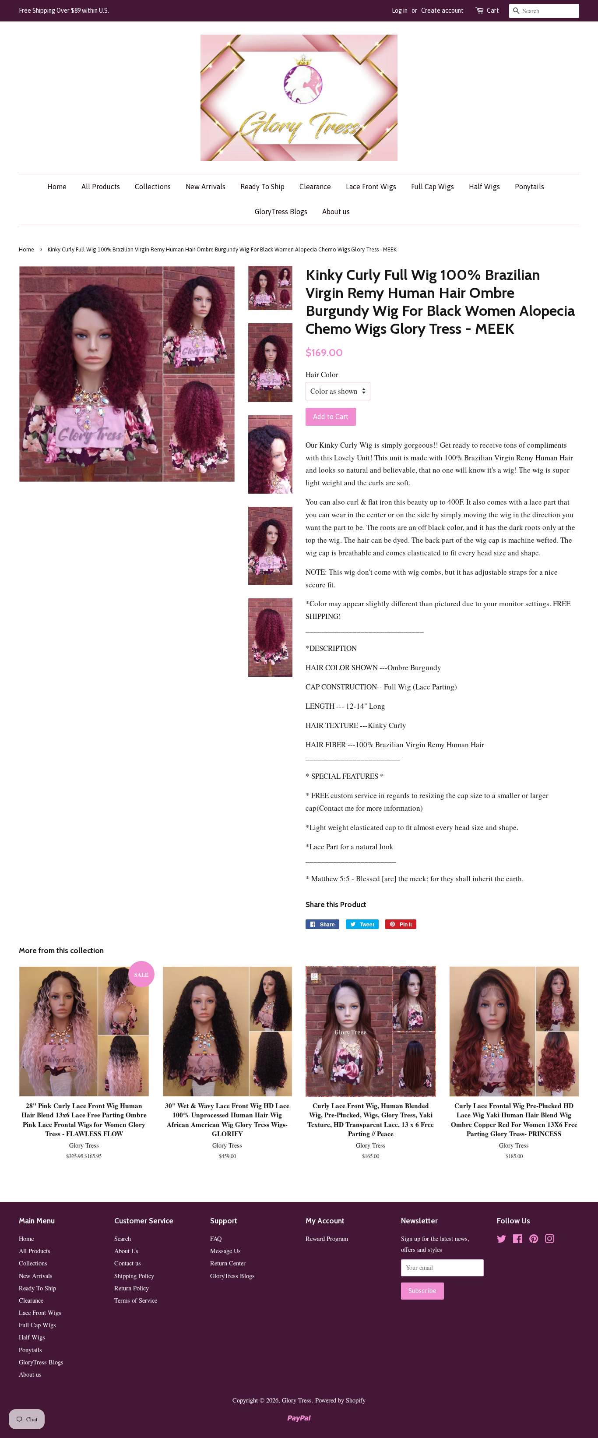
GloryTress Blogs (281, 212)
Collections (153, 187)
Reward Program (327, 1238)
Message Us (225, 1251)
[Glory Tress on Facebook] (518, 1240)
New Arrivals (205, 187)
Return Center (228, 1263)
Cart (493, 10)
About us (336, 212)
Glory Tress (297, 1400)
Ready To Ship (262, 187)
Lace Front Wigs (371, 187)
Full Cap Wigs (432, 187)
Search (122, 1238)
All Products (100, 187)
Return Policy (131, 1288)
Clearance (315, 187)
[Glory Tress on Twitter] (502, 1240)
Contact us (127, 1263)
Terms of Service (135, 1300)
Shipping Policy (134, 1276)
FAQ (216, 1238)
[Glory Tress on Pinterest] (533, 1240)
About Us (126, 1251)
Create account (442, 10)
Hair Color (322, 374)
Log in (400, 10)
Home (57, 187)
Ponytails (529, 187)
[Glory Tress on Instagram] (549, 1240)
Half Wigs (484, 187)
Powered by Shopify (340, 1400)
